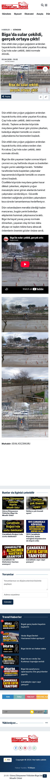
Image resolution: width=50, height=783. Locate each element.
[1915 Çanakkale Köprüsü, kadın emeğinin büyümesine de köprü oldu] (37, 526)
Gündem (6, 14)
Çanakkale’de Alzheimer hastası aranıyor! (10, 562)
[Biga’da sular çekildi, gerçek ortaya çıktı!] (25, 79)
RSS (8, 760)
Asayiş (40, 14)
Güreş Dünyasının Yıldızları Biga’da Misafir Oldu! (10, 513)
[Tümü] (46, 723)
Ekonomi (29, 14)
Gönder (8, 602)
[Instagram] (30, 748)
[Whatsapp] (34, 748)
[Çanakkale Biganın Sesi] (15, 5)
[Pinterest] (25, 748)
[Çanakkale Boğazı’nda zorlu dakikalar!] (13, 526)
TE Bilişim (31, 768)
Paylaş (7, 97)
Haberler (6, 30)
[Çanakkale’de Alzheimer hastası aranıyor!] (13, 552)
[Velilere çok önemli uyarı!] (37, 503)
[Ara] (42, 5)
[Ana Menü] (46, 5)
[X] (20, 748)
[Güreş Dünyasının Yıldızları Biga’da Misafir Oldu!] (13, 503)
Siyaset (18, 14)
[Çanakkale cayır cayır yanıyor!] (37, 552)
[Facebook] (16, 748)
